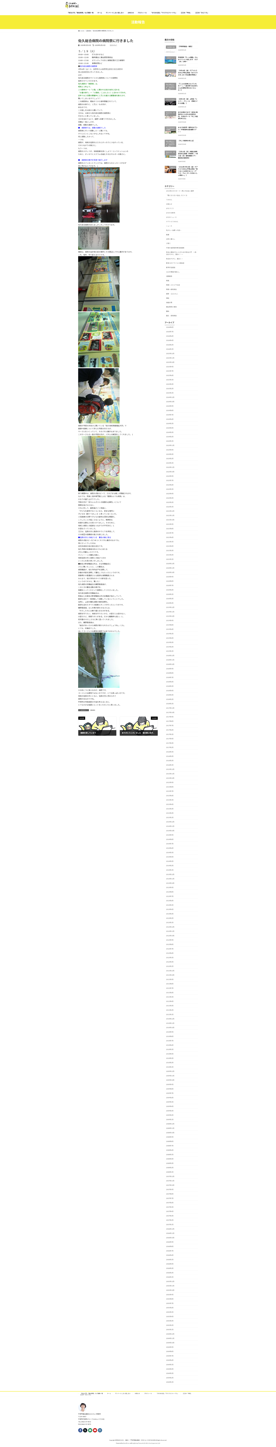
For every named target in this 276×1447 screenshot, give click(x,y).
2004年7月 (169, 1356)
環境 (167, 281)
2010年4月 (169, 1054)
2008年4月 (169, 1159)
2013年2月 (169, 918)
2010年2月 (169, 1062)
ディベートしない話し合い (123, 1393)
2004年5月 (169, 1364)
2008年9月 (169, 1137)
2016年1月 (169, 765)
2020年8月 (169, 581)
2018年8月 (169, 673)
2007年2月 (169, 1220)
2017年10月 (170, 712)
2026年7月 (169, 332)
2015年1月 (169, 817)
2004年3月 (169, 1373)
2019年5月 (169, 634)
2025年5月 (169, 380)
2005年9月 (169, 1295)
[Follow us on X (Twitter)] (85, 1430)
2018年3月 (169, 695)
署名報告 (95, 546)
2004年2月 (169, 1378)
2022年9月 (169, 476)
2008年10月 (170, 1133)
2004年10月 (170, 1343)
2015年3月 (169, 809)
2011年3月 (169, 1006)
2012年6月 (169, 953)
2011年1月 (169, 1014)
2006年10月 (170, 1238)
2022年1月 (169, 507)
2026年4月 (169, 340)
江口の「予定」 (187, 1393)
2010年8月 (169, 1036)
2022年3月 (169, 498)
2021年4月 (169, 546)
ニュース (169, 226)
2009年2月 (169, 1115)
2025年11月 (170, 358)
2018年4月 (169, 690)
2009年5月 (169, 1102)
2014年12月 (170, 822)
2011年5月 (169, 997)
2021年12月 (170, 511)
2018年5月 (169, 686)
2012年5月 (169, 957)
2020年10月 (170, 572)
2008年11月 (170, 1128)
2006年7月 (169, 1251)
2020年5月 (169, 594)
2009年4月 (169, 1106)
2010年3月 (169, 1058)
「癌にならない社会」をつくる (176, 195)
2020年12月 (170, 564)
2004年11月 (170, 1338)
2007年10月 (170, 1185)
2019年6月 (169, 629)
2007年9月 (169, 1189)
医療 (167, 235)
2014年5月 (169, 852)
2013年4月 (169, 909)
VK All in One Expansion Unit (152, 1443)
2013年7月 (169, 896)
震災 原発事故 (171, 316)
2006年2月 (169, 1273)
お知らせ (169, 204)
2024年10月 (170, 402)
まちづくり (170, 208)
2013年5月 (169, 905)
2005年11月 (170, 1286)
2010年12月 (170, 1019)
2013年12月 (170, 874)
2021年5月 (169, 542)
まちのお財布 (170, 213)
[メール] (90, 1430)
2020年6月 (169, 590)
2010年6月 (169, 1045)
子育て (168, 243)
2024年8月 (169, 410)
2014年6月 (169, 848)
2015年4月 (169, 804)
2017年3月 (169, 743)
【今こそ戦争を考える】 (186, 141)
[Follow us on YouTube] (95, 1430)
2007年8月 (169, 1194)
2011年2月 (169, 1010)
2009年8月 (169, 1089)
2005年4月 (169, 1316)
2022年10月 (170, 472)
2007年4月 (169, 1211)
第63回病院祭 (83, 72)
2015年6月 (169, 795)
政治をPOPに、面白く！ (174, 259)
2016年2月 (169, 760)
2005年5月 (169, 1312)
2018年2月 (169, 699)
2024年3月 (169, 432)
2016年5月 (169, 752)
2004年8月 (169, 1351)
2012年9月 (169, 940)
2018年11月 (170, 660)
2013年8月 (169, 892)
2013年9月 (169, 887)
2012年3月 (169, 962)
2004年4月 (169, 1369)
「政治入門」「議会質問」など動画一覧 (91, 1393)
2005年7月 (169, 1303)
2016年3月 (169, 756)
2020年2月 (169, 603)
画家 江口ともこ (172, 294)
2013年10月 (170, 883)
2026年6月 (169, 336)
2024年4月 (169, 428)
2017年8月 (169, 721)
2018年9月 (169, 669)
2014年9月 (169, 835)
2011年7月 (169, 988)
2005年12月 (170, 1281)
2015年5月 (169, 800)
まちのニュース (171, 217)
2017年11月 (170, 708)
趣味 (167, 311)
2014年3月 (169, 861)
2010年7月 (169, 1041)
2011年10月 (170, 975)
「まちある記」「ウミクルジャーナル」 (167, 1393)
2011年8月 (169, 984)
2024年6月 (169, 419)
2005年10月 (170, 1290)
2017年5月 (169, 734)
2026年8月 (169, 327)
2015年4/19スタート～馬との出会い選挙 (180, 191)
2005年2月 (169, 1325)
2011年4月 (169, 1001)
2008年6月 (169, 1150)
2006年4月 (169, 1264)
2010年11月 (170, 1023)
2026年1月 (169, 349)
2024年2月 (169, 437)
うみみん (169, 200)
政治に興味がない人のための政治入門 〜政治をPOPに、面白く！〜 (181, 253)
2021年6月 (169, 537)
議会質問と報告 (171, 307)
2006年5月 (169, 1259)
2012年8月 (169, 944)
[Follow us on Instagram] (100, 1430)
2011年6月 (169, 992)
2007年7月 (169, 1198)
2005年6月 (169, 1308)
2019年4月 (169, 638)
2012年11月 (170, 931)
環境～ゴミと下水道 (173, 285)
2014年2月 (169, 866)
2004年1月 (169, 1382)
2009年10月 (170, 1080)
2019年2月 (169, 647)
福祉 (167, 298)
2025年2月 (169, 388)
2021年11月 (170, 515)
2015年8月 (169, 787)
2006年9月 (169, 1242)
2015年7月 (169, 791)
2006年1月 (169, 1277)
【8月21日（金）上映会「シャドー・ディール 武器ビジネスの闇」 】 (188, 101)
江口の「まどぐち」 (86, 1395)
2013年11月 (170, 879)
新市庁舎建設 (170, 267)
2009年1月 (169, 1119)
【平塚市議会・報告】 (185, 46)
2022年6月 (169, 485)
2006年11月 (170, 1233)
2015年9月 (169, 782)
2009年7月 (169, 1093)
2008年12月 (170, 1124)
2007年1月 (169, 1224)
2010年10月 (170, 1028)
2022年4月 (169, 493)
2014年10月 (170, 831)
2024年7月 (169, 415)
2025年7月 (169, 371)
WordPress (126, 1443)
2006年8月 (169, 1246)
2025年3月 (169, 384)
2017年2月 (169, 747)
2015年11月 (170, 774)
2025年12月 (170, 353)
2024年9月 (169, 406)
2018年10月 (170, 664)
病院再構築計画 (84, 546)
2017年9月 (169, 717)
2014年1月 (169, 870)
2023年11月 (170, 445)
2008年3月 (169, 1163)
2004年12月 (170, 1334)
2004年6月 (169, 1360)
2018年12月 (170, 655)
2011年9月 (169, 979)
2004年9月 (169, 1347)
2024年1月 (169, 441)
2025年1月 (169, 393)
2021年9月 (169, 524)
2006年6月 (169, 1255)
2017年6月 (169, 730)
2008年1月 (169, 1172)
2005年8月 (169, 1299)
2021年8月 (169, 529)
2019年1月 (169, 651)
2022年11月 (170, 467)
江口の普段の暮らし (173, 272)
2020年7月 (169, 585)
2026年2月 (169, 345)
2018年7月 (169, 677)
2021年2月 (169, 555)
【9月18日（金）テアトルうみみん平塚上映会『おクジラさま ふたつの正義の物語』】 (188, 73)
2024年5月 (169, 424)
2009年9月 (169, 1084)
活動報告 (92, 710)
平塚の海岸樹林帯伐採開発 (175, 248)
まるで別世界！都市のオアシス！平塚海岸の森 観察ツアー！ (188, 130)
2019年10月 (170, 616)
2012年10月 (170, 936)
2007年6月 (169, 1203)
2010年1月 (169, 1067)
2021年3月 (169, 550)
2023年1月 (169, 463)
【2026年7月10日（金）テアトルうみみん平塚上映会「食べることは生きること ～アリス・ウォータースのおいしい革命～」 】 (188, 171)
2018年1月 (169, 704)
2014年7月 (169, 844)
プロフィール (148, 1393)
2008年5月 (169, 1154)
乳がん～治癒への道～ (173, 230)
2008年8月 (169, 1141)
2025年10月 (170, 362)
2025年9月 (169, 367)
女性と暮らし (170, 239)
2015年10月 (170, 778)
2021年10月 (170, 520)
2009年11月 (170, 1076)
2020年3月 (169, 599)
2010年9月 (169, 1032)
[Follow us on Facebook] (80, 1430)
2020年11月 (170, 568)
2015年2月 (169, 813)
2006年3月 (169, 1268)
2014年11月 (170, 826)
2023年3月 (169, 454)
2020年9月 (169, 577)
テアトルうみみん (172, 221)
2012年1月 (169, 966)
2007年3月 (169, 1216)
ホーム (109, 1393)
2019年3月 (169, 642)
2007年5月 (169, 1207)
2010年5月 (169, 1049)
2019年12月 (170, 607)
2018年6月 (169, 682)
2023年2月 (169, 458)
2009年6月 (169, 1098)
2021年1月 (169, 559)
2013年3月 (169, 914)
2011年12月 (170, 971)
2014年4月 (169, 857)
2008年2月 (169, 1168)
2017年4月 (169, 739)
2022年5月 (169, 489)
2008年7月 (169, 1146)
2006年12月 (170, 1229)
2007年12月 (170, 1176)
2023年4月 (169, 450)
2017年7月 (169, 726)
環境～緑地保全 (171, 289)
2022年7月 (169, 480)
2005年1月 (169, 1330)
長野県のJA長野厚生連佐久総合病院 (107, 69)
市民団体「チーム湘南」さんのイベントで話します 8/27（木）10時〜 (188, 59)
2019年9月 (169, 620)
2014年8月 (169, 839)
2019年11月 (170, 612)
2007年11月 (170, 1181)
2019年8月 (169, 625)
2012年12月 (170, 927)
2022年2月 (169, 502)
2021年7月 (169, 533)
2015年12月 (170, 769)
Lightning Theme (137, 1443)
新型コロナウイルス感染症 (175, 263)
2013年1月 (169, 922)
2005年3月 (169, 1321)
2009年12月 (170, 1071)
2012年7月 (169, 949)
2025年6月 (169, 375)
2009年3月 (169, 1111)
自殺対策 (169, 302)
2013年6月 (169, 901)
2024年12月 (170, 397)
